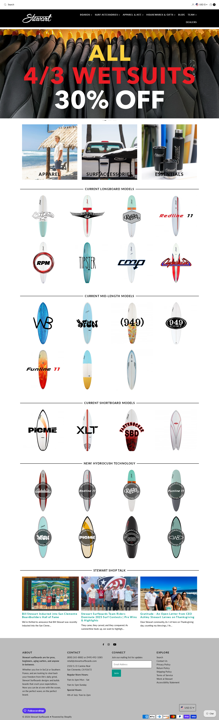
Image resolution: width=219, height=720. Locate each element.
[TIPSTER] (87, 263)
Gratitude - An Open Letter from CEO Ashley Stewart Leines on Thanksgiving (167, 615)
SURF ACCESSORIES (107, 14)
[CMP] (132, 263)
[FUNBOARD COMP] (132, 370)
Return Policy (163, 668)
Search (160, 657)
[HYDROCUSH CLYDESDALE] (43, 491)
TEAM (191, 14)
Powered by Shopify (62, 716)
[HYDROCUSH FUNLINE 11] (176, 491)
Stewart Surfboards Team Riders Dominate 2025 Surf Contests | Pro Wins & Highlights (109, 617)
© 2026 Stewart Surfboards (35, 716)
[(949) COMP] (176, 323)
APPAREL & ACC (132, 14)
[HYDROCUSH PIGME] (87, 537)
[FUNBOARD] (87, 370)
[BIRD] (43, 216)
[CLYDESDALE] (176, 263)
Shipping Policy (164, 671)
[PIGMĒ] (43, 430)
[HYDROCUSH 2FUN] (43, 537)
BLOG (181, 14)
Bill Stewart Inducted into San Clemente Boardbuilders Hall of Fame (49, 615)
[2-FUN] (87, 323)
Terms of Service (165, 675)
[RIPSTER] (132, 216)
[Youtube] (114, 644)
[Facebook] (103, 644)
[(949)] (132, 323)
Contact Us (162, 661)
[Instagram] (109, 644)
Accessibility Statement (168, 682)
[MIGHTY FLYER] (87, 216)
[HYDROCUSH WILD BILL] (176, 537)
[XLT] (87, 430)
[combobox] (37, 5)
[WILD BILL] (43, 323)
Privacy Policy (163, 664)
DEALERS (191, 22)
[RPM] (43, 263)
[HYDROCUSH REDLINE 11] (87, 491)
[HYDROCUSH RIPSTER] (132, 491)
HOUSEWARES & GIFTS (160, 14)
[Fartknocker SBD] (132, 430)
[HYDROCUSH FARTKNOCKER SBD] (132, 537)
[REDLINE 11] (176, 216)
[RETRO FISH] (176, 430)
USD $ (202, 4)
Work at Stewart (165, 678)
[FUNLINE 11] (43, 370)
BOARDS (85, 14)
